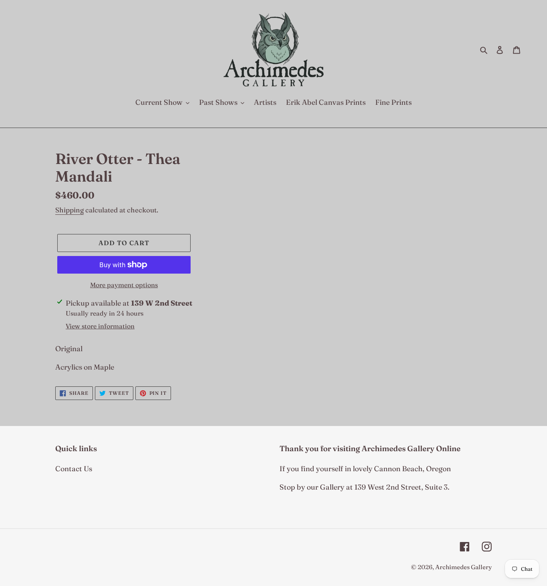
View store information (100, 326)
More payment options (124, 285)
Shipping (69, 210)
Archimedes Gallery (463, 567)
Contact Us (73, 468)
